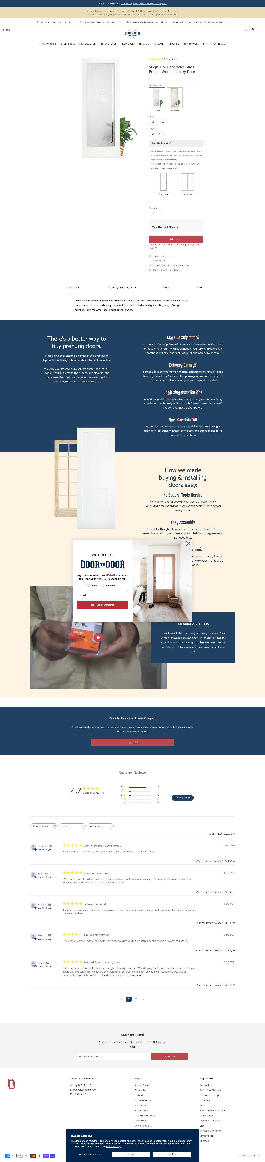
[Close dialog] (188, 543)
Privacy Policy (113, 1146)
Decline (172, 1154)
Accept (131, 1154)
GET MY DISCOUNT (102, 605)
